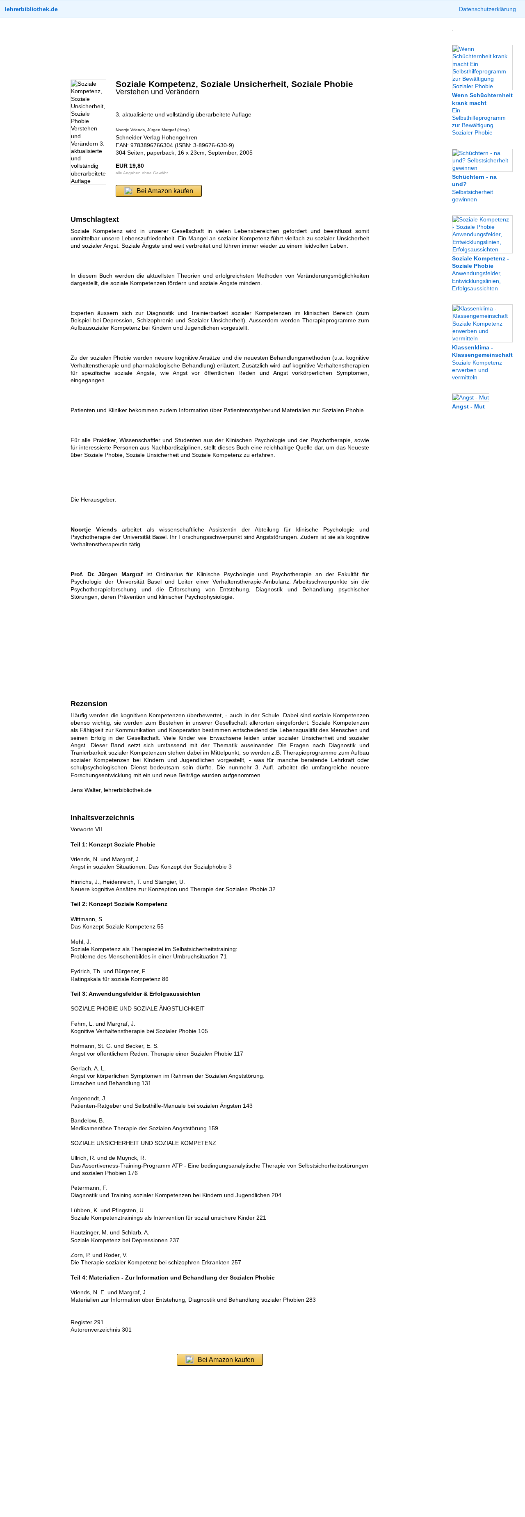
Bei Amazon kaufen (165, 190)
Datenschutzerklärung (487, 9)
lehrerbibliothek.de (31, 9)
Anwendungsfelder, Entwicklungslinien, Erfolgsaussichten (480, 273)
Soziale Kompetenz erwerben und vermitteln (482, 362)
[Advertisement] (220, 48)
